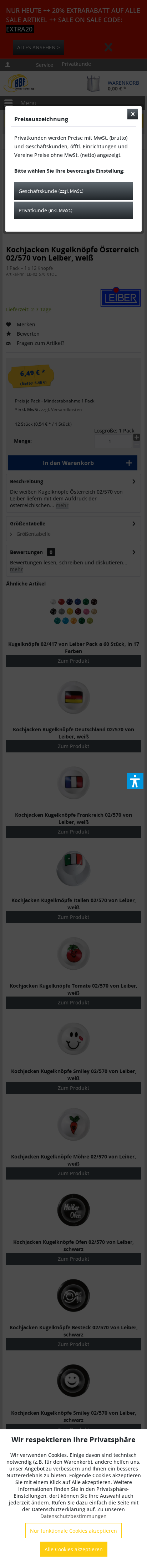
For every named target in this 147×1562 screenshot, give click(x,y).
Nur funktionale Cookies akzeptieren (73, 1530)
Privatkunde (45, 210)
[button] (135, 781)
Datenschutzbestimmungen (73, 1516)
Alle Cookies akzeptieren (74, 1549)
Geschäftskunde (51, 191)
